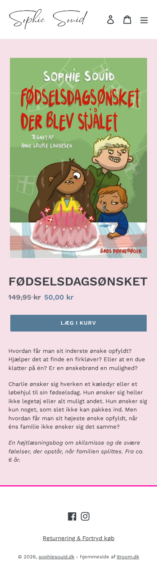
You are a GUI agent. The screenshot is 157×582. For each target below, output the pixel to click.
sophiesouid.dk (56, 557)
